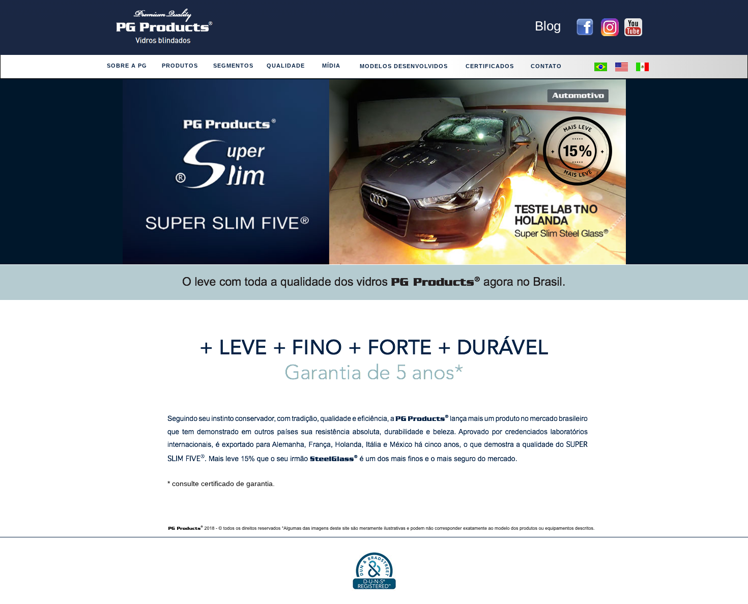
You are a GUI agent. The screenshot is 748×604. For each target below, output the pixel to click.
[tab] (126, 67)
